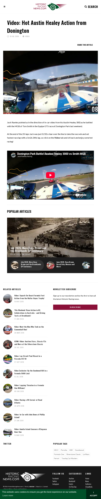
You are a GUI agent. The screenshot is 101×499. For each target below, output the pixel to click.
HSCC (56, 450)
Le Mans (86, 454)
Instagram (55, 484)
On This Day (72, 486)
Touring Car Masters (69, 458)
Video (27, 36)
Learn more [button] (7, 495)
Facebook (55, 478)
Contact (45, 486)
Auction (71, 478)
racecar (31, 486)
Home (87, 478)
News (87, 481)
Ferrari (56, 458)
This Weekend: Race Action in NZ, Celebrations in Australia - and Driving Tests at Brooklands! (29, 313)
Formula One (59, 454)
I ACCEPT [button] (93, 494)
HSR (71, 450)
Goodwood (79, 450)
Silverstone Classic (73, 454)
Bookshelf (72, 481)
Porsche (64, 450)
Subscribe (75, 307)
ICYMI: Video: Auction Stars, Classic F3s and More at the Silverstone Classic (30, 342)
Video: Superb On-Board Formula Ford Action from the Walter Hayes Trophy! (29, 297)
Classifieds (88, 486)
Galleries (88, 484)
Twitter (54, 481)
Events (71, 484)
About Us (39, 486)
